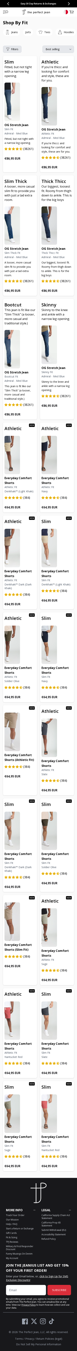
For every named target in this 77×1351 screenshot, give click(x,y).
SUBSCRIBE (59, 1290)
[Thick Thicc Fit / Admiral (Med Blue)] (57, 225)
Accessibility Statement (53, 1234)
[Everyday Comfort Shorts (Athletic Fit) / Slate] (57, 738)
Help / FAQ (11, 1224)
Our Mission (12, 1219)
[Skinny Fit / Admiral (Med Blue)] (57, 344)
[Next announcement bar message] (69, 3)
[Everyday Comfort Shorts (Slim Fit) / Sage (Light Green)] (20, 1113)
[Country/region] (66, 12)
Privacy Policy (28, 1304)
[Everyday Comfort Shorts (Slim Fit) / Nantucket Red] (57, 1113)
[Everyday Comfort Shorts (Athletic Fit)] (20, 732)
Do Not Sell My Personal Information (38, 1344)
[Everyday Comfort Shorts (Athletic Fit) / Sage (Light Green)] (57, 927)
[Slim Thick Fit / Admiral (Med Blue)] (20, 225)
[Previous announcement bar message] (8, 3)
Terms (19, 1338)
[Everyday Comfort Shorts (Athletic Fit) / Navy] (57, 455)
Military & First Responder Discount (19, 1248)
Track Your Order (15, 1215)
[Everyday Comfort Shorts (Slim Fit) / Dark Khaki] (20, 831)
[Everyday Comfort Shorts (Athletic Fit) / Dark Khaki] (20, 548)
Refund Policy (48, 1238)
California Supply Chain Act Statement (55, 1217)
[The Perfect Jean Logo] (36, 12)
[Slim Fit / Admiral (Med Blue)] (20, 102)
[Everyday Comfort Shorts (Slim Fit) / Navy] (57, 645)
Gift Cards (11, 1233)
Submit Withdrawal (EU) (53, 1230)
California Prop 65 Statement (51, 1224)
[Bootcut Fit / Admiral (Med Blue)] (20, 349)
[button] (5, 12)
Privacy (29, 1338)
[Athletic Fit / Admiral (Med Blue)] (57, 106)
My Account (12, 1258)
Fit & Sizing (11, 1237)
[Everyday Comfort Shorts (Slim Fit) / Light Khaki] (57, 548)
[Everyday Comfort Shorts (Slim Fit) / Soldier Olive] (57, 831)
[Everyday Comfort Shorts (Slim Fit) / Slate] (57, 1020)
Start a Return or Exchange (20, 1228)
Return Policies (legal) (49, 1338)
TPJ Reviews (12, 1241)
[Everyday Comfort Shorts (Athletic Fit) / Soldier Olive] (20, 645)
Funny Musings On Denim (19, 1253)
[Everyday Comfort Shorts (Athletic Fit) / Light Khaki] (20, 455)
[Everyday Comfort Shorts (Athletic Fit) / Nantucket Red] (20, 1020)
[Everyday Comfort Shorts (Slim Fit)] (20, 921)
